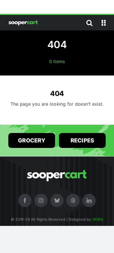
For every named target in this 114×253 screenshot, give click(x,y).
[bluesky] (57, 200)
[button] (89, 23)
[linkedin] (89, 200)
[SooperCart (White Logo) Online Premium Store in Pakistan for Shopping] (23, 21)
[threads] (73, 200)
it (97, 219)
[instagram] (41, 200)
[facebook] (25, 200)
